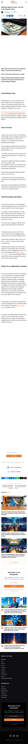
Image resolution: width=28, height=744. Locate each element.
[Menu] (2, 2)
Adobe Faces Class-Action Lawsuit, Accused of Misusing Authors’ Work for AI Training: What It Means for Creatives (15, 629)
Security (3, 672)
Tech (2, 661)
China (8, 462)
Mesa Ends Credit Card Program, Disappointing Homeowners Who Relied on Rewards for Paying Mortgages (13, 513)
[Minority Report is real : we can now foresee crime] (14, 27)
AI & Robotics (4, 674)
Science (3, 669)
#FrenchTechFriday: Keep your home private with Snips (21, 487)
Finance (3, 663)
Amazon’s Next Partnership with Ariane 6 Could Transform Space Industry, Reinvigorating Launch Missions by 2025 (14, 647)
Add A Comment (14, 562)
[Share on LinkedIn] (12, 16)
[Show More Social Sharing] (15, 16)
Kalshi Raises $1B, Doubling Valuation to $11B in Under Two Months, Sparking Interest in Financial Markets (13, 534)
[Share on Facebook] (10, 16)
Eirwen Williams (7, 12)
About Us (3, 686)
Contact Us (3, 693)
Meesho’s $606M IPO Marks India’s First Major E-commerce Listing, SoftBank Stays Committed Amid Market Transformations (13, 556)
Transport (3, 667)
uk (23, 462)
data (12, 462)
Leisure (2, 665)
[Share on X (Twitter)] (7, 16)
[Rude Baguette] (14, 2)
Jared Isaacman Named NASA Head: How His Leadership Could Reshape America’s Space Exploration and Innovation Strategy (15, 611)
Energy (2, 676)
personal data (18, 462)
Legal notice (4, 697)
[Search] (26, 2)
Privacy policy (4, 695)
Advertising (3, 688)
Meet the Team (4, 691)
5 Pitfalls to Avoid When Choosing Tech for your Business (7, 487)
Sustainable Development (6, 678)
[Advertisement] (14, 52)
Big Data (4, 462)
